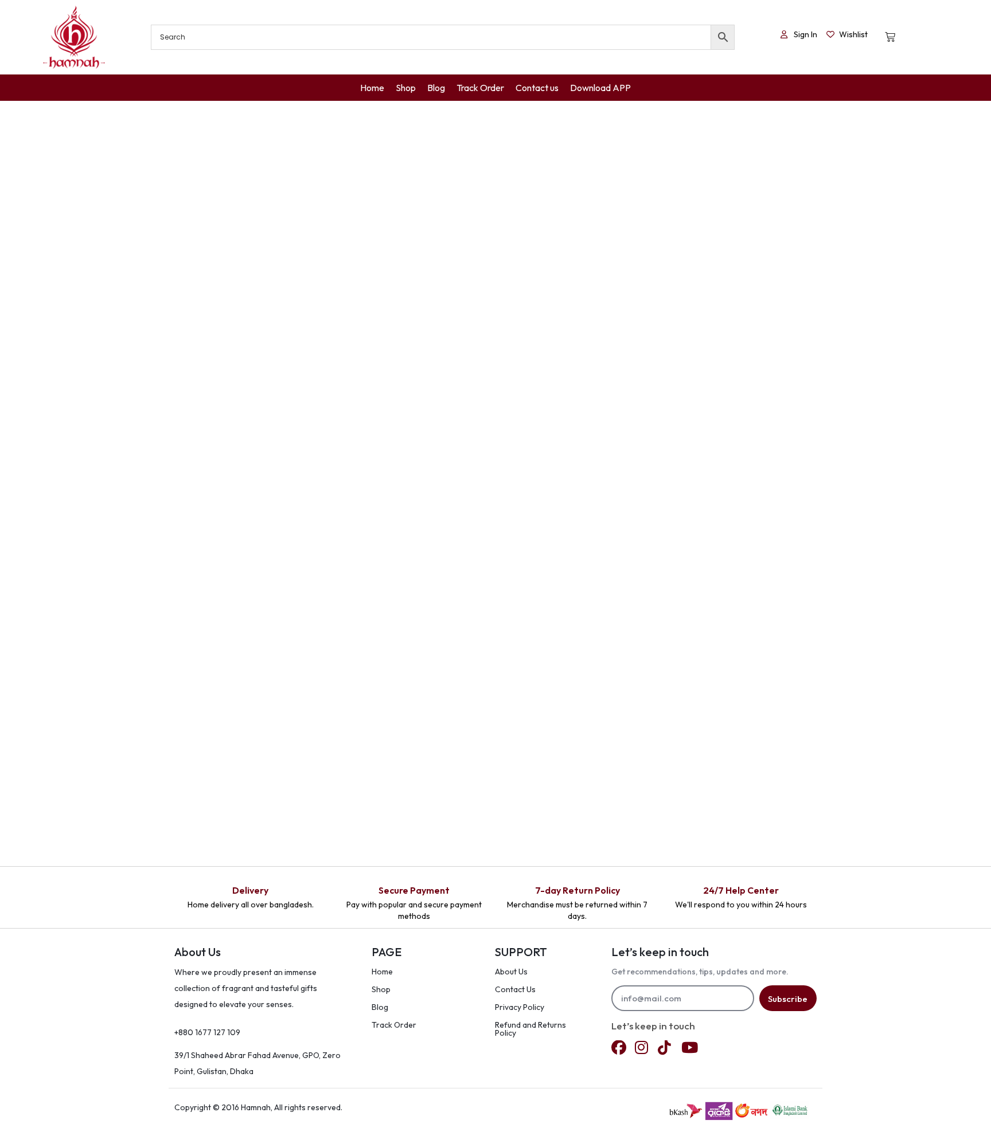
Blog (380, 1007)
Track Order (394, 1025)
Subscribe (787, 998)
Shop (381, 989)
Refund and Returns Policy (530, 1029)
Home (382, 971)
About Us (511, 971)
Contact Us (515, 989)
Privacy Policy (519, 1007)
